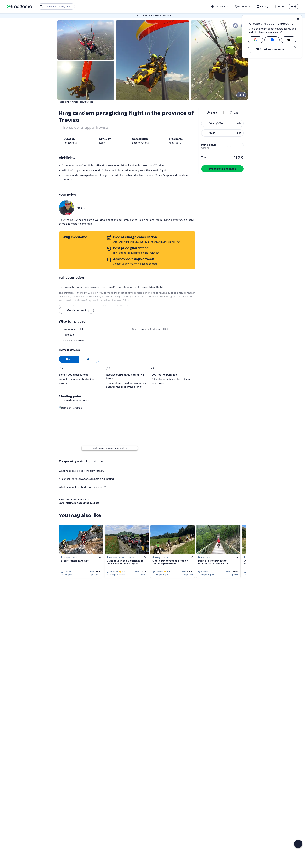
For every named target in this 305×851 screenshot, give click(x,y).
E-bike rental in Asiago (75, 560)
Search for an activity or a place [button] (58, 6)
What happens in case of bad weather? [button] (81, 470)
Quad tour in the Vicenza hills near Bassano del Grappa (125, 562)
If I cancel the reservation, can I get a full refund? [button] (87, 479)
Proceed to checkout (222, 168)
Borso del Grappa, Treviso (85, 127)
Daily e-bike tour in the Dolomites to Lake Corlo (213, 562)
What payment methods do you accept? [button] (82, 487)
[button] (298, 844)
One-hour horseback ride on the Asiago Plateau (170, 562)
